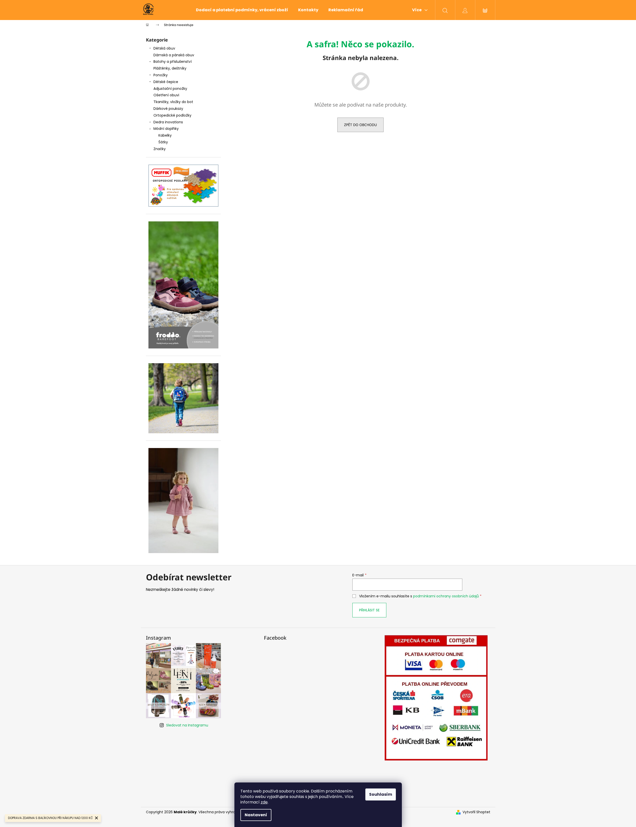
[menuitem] (242, 10)
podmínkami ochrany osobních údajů (446, 596)
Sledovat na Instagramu (187, 725)
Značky (159, 148)
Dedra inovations (168, 122)
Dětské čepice (165, 81)
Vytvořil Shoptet (476, 812)
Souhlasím (380, 794)
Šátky (163, 142)
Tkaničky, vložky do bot (173, 101)
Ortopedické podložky (172, 115)
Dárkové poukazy (168, 108)
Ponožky (160, 75)
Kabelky (165, 135)
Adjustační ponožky (170, 88)
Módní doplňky (166, 128)
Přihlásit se (369, 610)
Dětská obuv (164, 48)
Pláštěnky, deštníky (169, 68)
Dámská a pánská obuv (173, 55)
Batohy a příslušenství (172, 61)
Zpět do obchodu (360, 124)
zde (264, 802)
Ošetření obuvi (166, 95)
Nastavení (256, 815)
